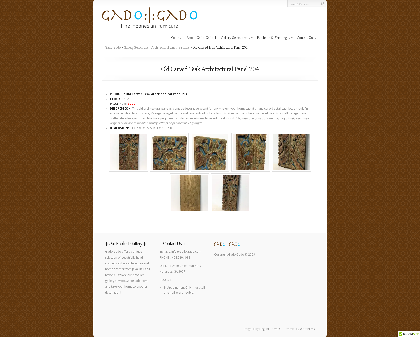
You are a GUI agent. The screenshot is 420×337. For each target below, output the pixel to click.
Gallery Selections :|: (235, 37)
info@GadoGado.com (186, 251)
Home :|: (176, 37)
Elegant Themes (269, 329)
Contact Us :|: (306, 37)
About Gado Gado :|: (202, 37)
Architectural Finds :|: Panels (170, 47)
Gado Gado (113, 47)
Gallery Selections (136, 47)
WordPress (307, 329)
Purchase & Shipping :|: (273, 37)
